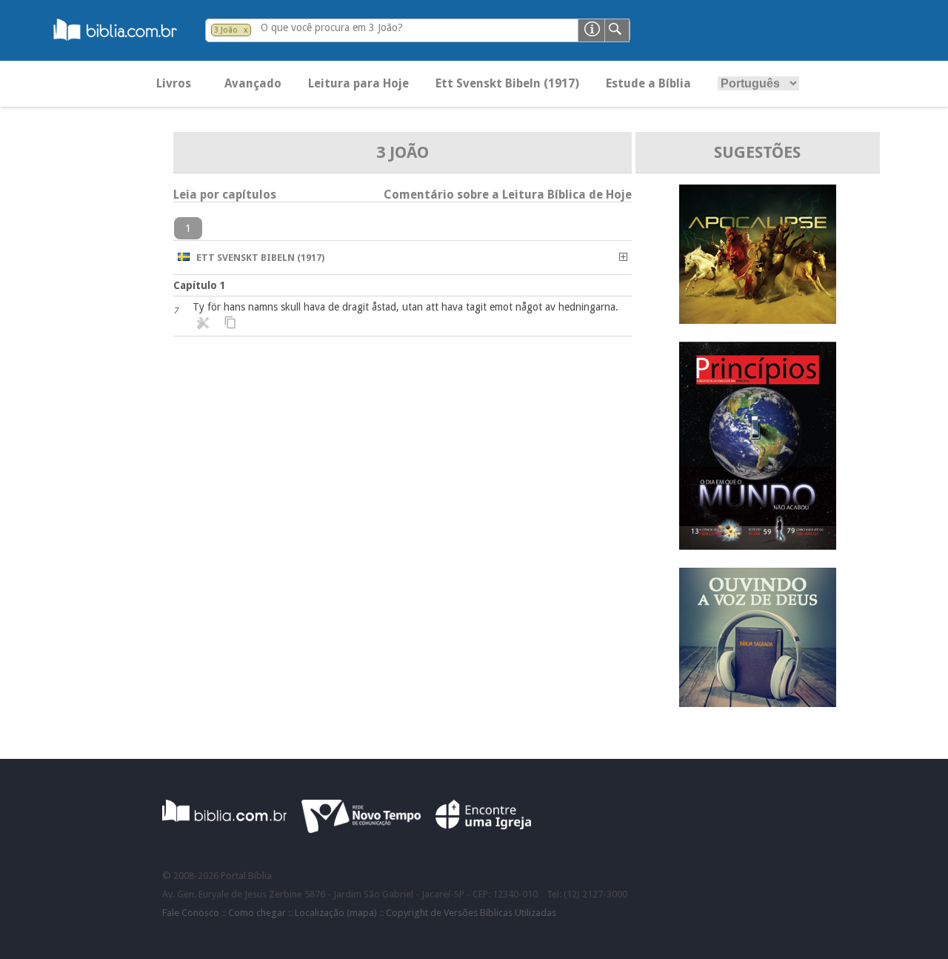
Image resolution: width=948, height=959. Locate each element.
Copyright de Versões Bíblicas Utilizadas (471, 912)
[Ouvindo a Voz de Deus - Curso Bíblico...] (757, 703)
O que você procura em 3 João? (332, 27)
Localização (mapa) (336, 912)
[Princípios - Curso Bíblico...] (757, 546)
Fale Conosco (190, 912)
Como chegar (257, 912)
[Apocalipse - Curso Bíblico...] (757, 320)
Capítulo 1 (199, 285)
